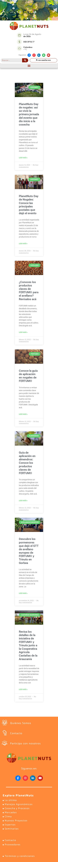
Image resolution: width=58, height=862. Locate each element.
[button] (3, 10)
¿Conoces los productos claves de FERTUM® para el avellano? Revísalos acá (28, 290)
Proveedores (43, 60)
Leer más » (23, 158)
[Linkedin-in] (38, 55)
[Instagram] (34, 55)
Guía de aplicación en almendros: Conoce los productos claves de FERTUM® (27, 463)
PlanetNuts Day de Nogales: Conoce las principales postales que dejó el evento (28, 205)
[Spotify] (43, 55)
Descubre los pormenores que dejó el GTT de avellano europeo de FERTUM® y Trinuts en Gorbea (28, 550)
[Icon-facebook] (29, 55)
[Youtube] (48, 55)
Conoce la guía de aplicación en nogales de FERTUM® (28, 376)
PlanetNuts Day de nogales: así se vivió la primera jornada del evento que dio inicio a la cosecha (29, 114)
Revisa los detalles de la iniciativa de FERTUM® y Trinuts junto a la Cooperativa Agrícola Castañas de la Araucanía (28, 645)
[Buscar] (25, 60)
